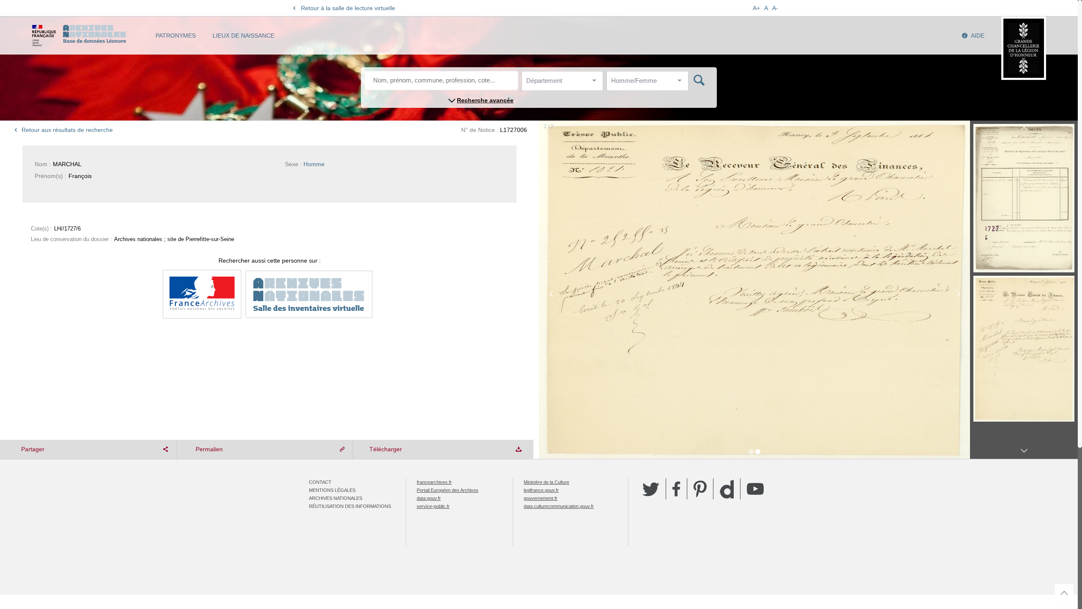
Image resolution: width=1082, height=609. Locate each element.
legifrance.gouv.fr (541, 490)
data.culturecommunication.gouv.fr (559, 506)
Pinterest (700, 488)
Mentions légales (332, 490)
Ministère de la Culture (546, 482)
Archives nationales (335, 498)
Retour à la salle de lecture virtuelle (348, 8)
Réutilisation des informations (350, 506)
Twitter (650, 488)
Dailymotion (727, 489)
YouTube (755, 488)
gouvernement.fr (540, 498)
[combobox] (564, 83)
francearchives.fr (434, 482)
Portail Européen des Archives (447, 490)
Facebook (676, 488)
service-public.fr (433, 506)
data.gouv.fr (429, 498)
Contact (320, 482)
